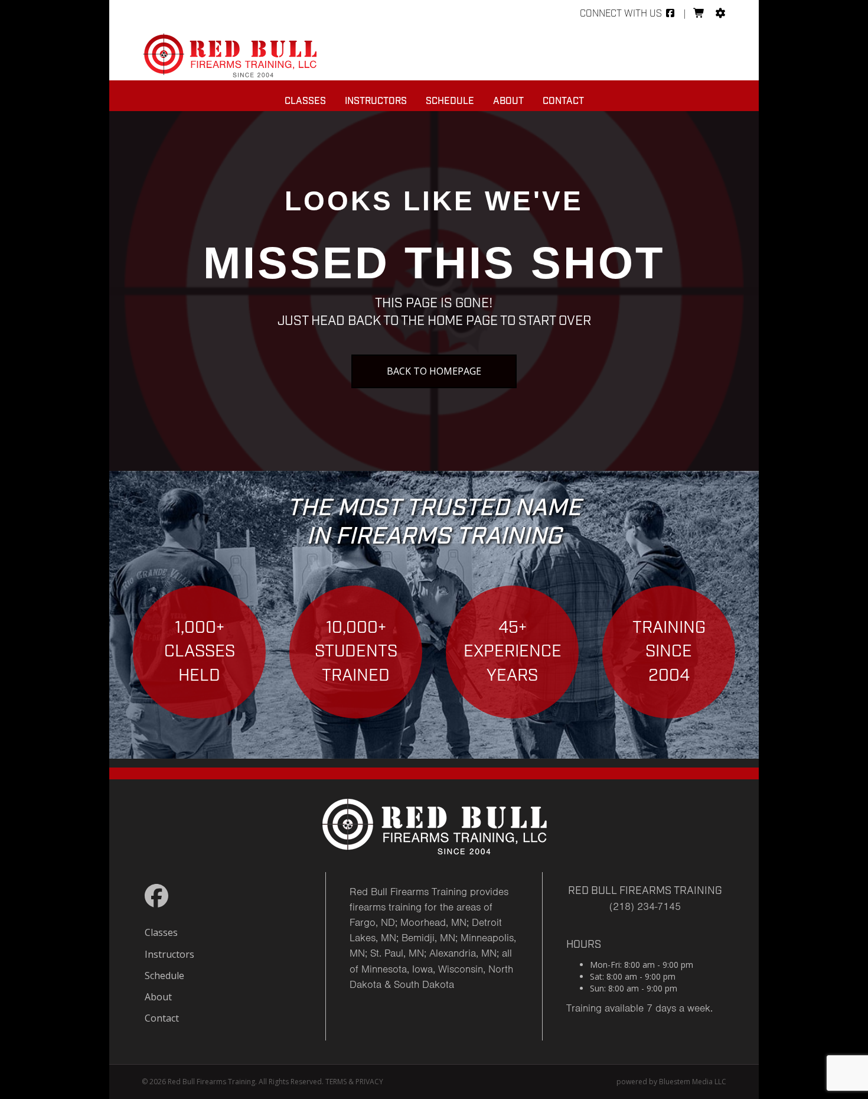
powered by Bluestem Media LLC (671, 1082)
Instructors (376, 101)
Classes (305, 101)
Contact (563, 101)
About (508, 101)
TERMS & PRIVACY (354, 1082)
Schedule (450, 101)
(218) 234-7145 (645, 906)
